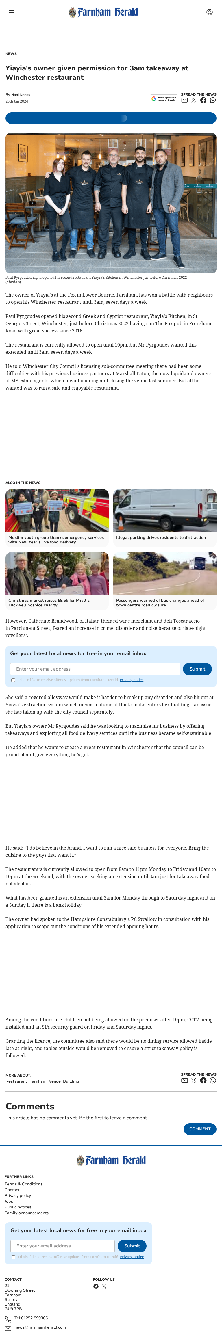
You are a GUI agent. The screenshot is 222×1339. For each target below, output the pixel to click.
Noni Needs (20, 94)
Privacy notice (131, 680)
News (11, 53)
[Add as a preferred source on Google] (163, 98)
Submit (197, 669)
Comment (200, 1129)
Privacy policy (18, 1195)
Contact (12, 1190)
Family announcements (27, 1213)
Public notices (18, 1207)
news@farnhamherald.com (40, 1327)
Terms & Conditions (23, 1184)
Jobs (9, 1201)
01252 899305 (34, 1318)
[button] (11, 12)
